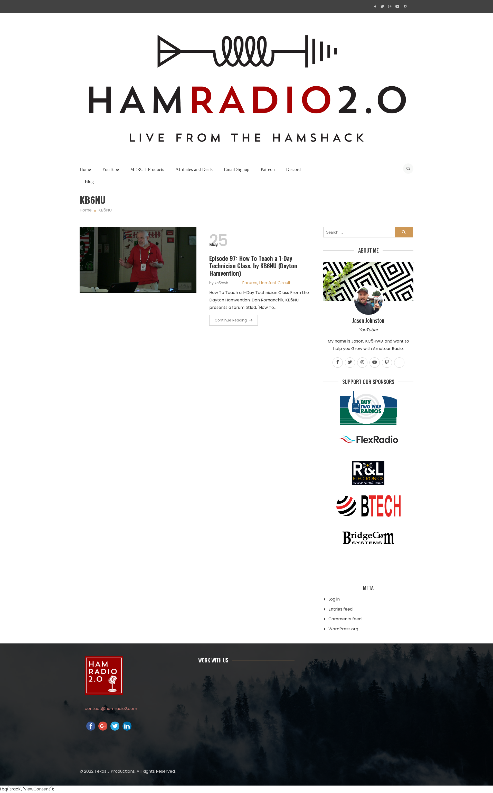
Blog (89, 181)
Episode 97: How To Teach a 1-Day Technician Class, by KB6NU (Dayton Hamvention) (253, 265)
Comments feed (345, 619)
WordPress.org (343, 629)
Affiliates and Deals (194, 169)
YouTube (110, 169)
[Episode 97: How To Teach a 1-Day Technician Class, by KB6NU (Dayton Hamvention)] (138, 260)
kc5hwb (221, 282)
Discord (293, 169)
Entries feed (340, 609)
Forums (249, 283)
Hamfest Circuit (275, 283)
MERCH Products (147, 169)
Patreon (268, 169)
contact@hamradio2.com (111, 709)
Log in (334, 599)
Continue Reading (231, 320)
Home (85, 169)
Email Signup (236, 169)
